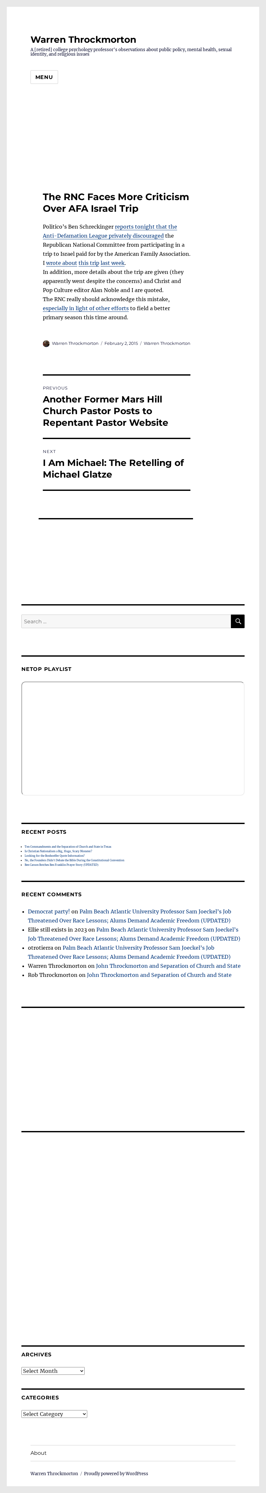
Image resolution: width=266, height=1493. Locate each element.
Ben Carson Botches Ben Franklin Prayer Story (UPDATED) (61, 864)
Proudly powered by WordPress (116, 1473)
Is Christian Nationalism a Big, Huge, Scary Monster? (58, 851)
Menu (44, 77)
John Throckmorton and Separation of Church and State (168, 966)
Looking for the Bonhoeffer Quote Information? (55, 855)
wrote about (61, 263)
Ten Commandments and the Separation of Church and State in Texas (68, 846)
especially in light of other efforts (86, 308)
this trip (89, 263)
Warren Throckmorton (83, 39)
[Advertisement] (133, 140)
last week (113, 263)
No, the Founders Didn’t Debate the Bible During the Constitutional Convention (74, 860)
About (38, 1453)
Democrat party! (49, 911)
